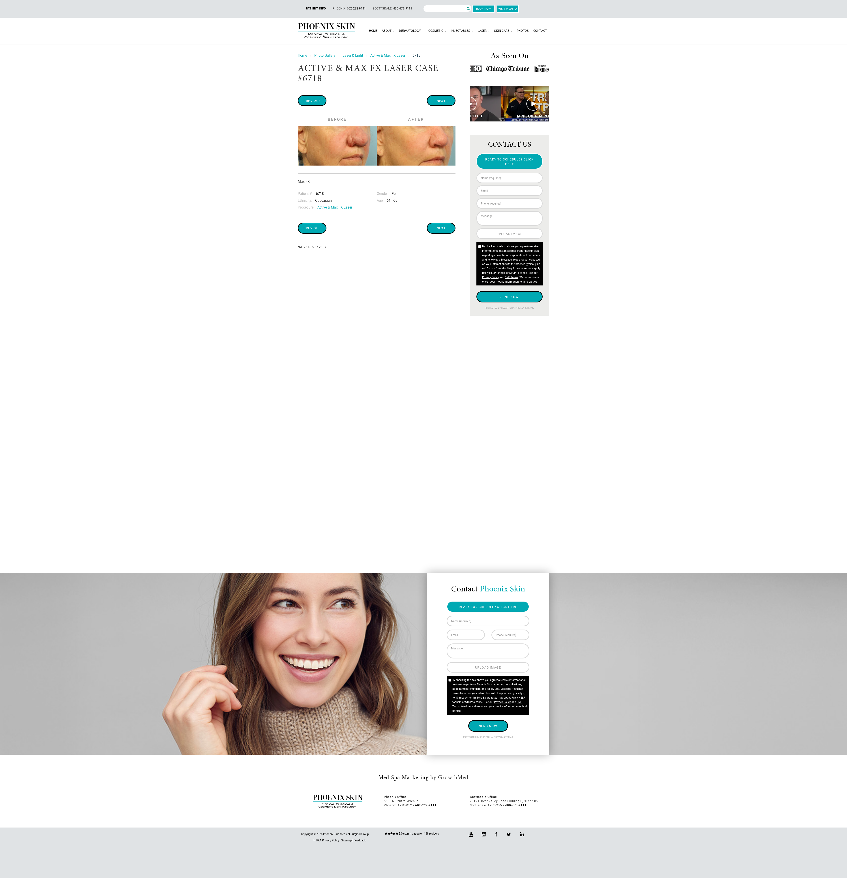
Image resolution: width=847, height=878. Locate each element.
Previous (312, 101)
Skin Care (502, 31)
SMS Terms (511, 277)
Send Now (509, 297)
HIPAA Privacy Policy (326, 840)
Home (373, 31)
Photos (523, 31)
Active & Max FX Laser (387, 55)
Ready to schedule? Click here (509, 161)
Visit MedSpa (507, 8)
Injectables (461, 31)
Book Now (483, 8)
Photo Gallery (324, 55)
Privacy (520, 307)
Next (441, 101)
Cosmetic (436, 31)
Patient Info (316, 8)
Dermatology (410, 31)
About (387, 31)
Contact (540, 31)
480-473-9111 (402, 8)
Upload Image (509, 234)
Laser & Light (353, 55)
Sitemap (346, 840)
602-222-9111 (356, 8)
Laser (482, 31)
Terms (530, 307)
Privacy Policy (490, 277)
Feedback (360, 840)
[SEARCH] (468, 8)
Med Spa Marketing (404, 778)
